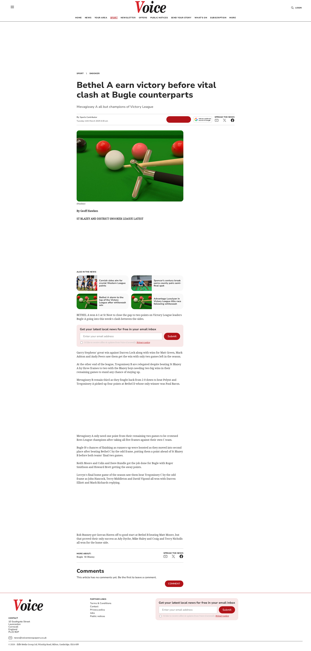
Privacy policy (97, 609)
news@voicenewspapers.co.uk (30, 637)
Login (298, 8)
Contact (94, 606)
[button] (12, 7)
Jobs (92, 613)
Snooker (94, 73)
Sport (80, 73)
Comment (174, 583)
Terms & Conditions (100, 603)
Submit (172, 336)
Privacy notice (143, 342)
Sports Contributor (88, 117)
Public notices (97, 616)
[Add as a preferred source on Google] (203, 119)
